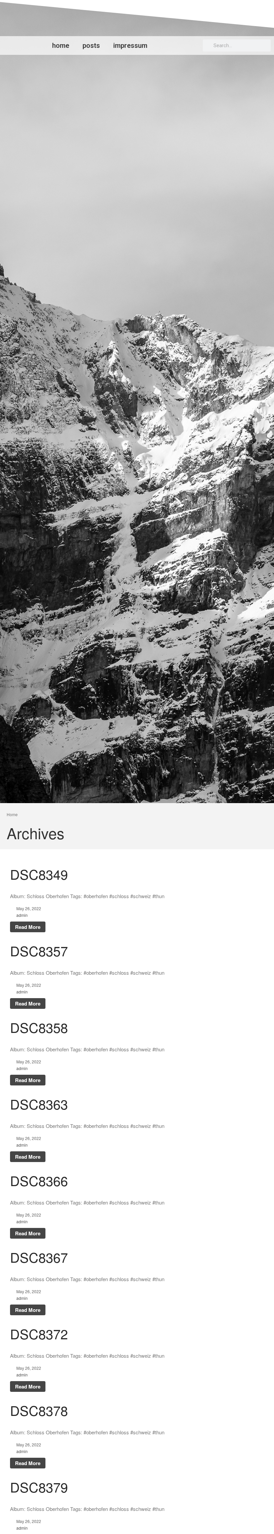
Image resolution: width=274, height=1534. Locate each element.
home (60, 45)
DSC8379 (39, 1486)
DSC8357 (39, 950)
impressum (130, 45)
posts (91, 45)
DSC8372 (39, 1333)
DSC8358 (39, 1027)
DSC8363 (39, 1103)
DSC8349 (39, 873)
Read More (27, 927)
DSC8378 (39, 1410)
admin (22, 915)
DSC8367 (39, 1256)
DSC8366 (39, 1180)
